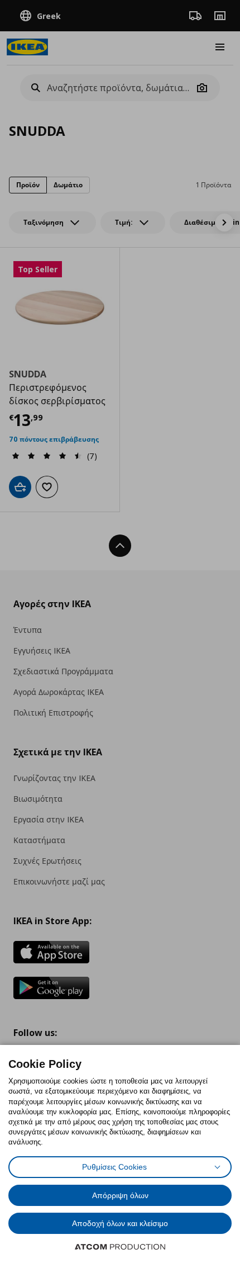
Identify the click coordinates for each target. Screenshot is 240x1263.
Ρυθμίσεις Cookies (114, 1166)
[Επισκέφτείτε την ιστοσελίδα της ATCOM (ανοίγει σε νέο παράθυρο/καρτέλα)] (120, 1247)
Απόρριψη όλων (120, 1195)
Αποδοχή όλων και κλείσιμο (120, 1223)
